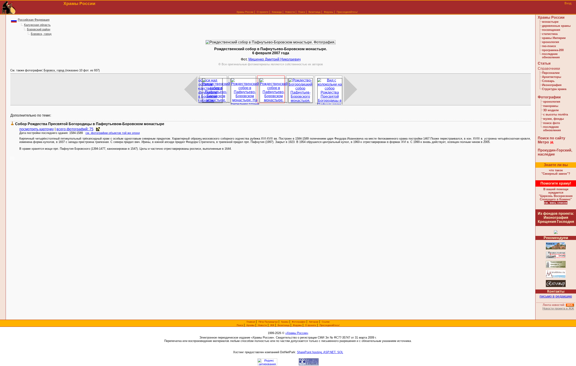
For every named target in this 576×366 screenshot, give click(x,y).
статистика (550, 34)
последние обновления (551, 55)
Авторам (313, 322)
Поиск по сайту (551, 138)
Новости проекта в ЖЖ (558, 308)
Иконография (552, 85)
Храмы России (244, 12)
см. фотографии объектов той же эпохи (113, 133)
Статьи (544, 63)
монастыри (550, 21)
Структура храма (554, 89)
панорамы (550, 106)
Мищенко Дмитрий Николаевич (274, 59)
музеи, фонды (553, 118)
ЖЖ (272, 325)
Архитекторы (551, 77)
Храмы (284, 322)
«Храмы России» (296, 333)
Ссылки (326, 322)
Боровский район (38, 29)
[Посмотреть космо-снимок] (98, 129)
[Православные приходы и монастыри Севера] (555, 267)
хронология (550, 42)
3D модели (551, 110)
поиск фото (551, 123)
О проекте (310, 325)
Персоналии (551, 73)
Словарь (548, 81)
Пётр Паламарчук (268, 322)
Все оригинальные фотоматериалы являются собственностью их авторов (270, 64)
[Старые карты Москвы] (555, 286)
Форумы (328, 12)
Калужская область (37, 25)
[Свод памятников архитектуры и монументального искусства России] (555, 249)
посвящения (551, 30)
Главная (251, 322)
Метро (543, 142)
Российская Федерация (34, 19)
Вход (568, 3)
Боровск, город (41, 34)
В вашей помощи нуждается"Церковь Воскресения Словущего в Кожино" (556, 194)
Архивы (250, 325)
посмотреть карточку (36, 129)
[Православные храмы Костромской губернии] (555, 258)
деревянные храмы (556, 25)
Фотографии (549, 97)
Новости (290, 12)
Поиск (301, 12)
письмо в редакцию (556, 296)
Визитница (314, 12)
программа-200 (553, 50)
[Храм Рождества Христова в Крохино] (555, 277)
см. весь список (555, 202)
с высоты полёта (555, 114)
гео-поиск (549, 46)
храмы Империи (554, 38)
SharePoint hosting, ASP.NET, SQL (320, 352)
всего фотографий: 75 (74, 129)
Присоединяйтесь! (347, 12)
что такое (555, 172)
